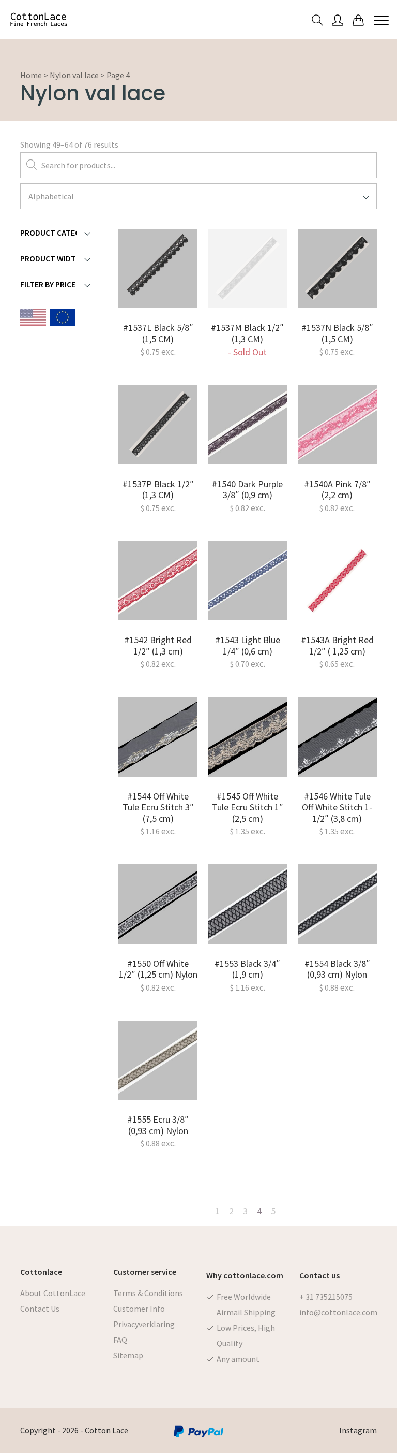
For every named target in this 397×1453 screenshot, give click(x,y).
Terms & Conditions (148, 1293)
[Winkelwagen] (358, 19)
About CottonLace (52, 1293)
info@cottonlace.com (338, 1312)
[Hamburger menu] (381, 19)
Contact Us (39, 1308)
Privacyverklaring (144, 1324)
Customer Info (139, 1308)
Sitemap (128, 1355)
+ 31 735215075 (326, 1296)
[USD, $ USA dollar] (33, 319)
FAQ (120, 1339)
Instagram (358, 1430)
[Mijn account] (337, 19)
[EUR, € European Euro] (62, 319)
